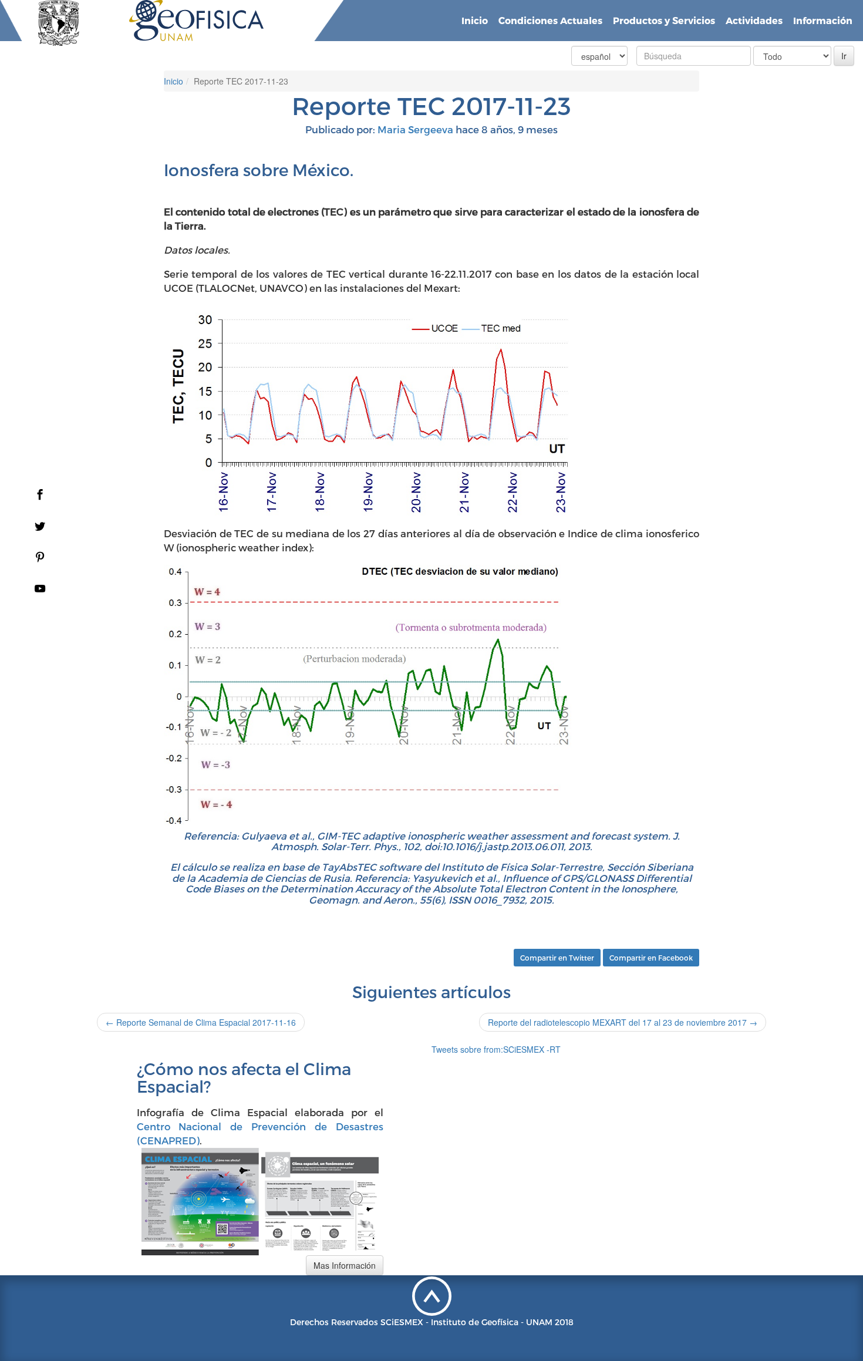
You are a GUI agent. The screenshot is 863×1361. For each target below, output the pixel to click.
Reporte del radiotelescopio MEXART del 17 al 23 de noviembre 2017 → (622, 1022)
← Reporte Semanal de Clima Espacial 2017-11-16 (201, 1022)
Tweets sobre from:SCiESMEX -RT (496, 1049)
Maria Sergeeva (415, 129)
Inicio (474, 20)
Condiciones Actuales (550, 20)
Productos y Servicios (664, 20)
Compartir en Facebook (651, 958)
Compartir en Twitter (557, 958)
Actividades (754, 20)
